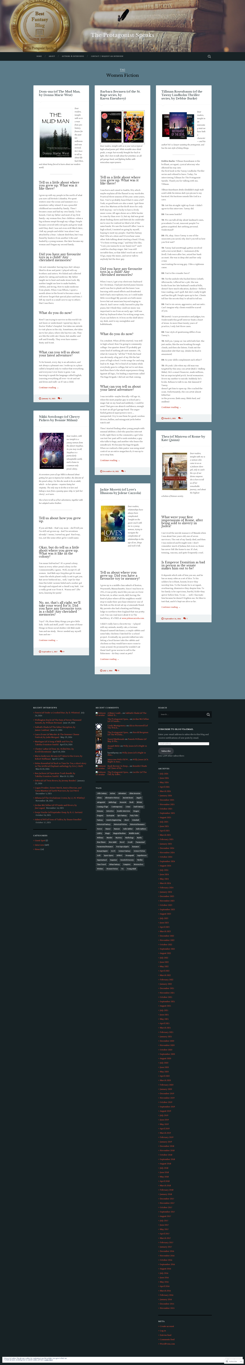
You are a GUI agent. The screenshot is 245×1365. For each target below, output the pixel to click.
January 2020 (166, 1089)
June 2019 (164, 1120)
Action (112, 793)
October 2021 (166, 997)
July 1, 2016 (107, 671)
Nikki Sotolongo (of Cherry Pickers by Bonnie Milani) (59, 418)
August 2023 (165, 914)
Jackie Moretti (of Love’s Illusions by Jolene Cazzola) (120, 491)
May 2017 (164, 1229)
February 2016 (166, 1295)
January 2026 (166, 795)
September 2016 (167, 1264)
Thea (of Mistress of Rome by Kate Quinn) (183, 438)
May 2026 (164, 782)
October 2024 (166, 857)
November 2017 (167, 1203)
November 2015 (167, 1308)
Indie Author (128, 829)
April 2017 (164, 1233)
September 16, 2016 (172, 619)
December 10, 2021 (111, 471)
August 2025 (165, 817)
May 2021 (164, 1019)
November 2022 (167, 940)
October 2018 (166, 1155)
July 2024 (164, 870)
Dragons (100, 816)
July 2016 (164, 1273)
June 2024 (164, 874)
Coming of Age (102, 807)
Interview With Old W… (118, 759)
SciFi (99, 856)
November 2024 (167, 852)
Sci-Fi (113, 851)
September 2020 (167, 1054)
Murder (109, 838)
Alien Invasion (135, 793)
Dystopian (110, 816)
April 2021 (164, 1023)
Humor (108, 829)
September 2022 (167, 949)
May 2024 (164, 879)
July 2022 (164, 957)
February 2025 (166, 839)
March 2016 (165, 1290)
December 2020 (167, 1041)
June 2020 (164, 1067)
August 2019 (165, 1111)
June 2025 (164, 826)
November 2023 (167, 901)
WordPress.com (167, 1344)
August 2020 (165, 1058)
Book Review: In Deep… (118, 766)
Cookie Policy (48, 1360)
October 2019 (166, 1102)
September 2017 (167, 1212)
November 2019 (167, 1098)
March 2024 (165, 883)
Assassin (123, 802)
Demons (100, 811)
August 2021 (165, 1006)
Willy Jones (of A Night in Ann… (127, 747)
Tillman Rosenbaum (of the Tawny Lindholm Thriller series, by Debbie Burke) (181, 95)
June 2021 (164, 1014)
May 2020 (164, 1071)
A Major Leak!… (115, 713)
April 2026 (164, 787)
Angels (139, 798)
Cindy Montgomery (117, 725)
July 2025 (164, 822)
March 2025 (165, 835)
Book (131, 802)
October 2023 (166, 905)
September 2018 (167, 1159)
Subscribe (166, 751)
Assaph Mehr (114, 746)
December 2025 (167, 800)
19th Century (102, 793)
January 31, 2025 (48, 398)
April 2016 (164, 1286)
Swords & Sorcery (127, 860)
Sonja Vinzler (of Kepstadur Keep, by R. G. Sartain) (58, 812)
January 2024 (166, 892)
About (52, 56)
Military (100, 838)
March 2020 (165, 1080)
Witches (100, 869)
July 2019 (164, 1115)
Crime (128, 807)
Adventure (122, 793)
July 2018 (164, 1168)
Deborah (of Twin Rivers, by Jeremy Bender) (55, 780)
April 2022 (164, 971)
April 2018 (164, 1181)
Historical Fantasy (104, 824)
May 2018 (164, 1176)
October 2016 (166, 1260)
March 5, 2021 (170, 418)
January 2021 (166, 1036)
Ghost (126, 820)
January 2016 (166, 1299)
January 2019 (166, 1142)
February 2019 (166, 1137)
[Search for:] (185, 714)
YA (122, 869)
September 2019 (167, 1106)
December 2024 (167, 848)
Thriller (140, 860)
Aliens (99, 798)
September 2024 (167, 861)
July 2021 (164, 1010)
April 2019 (164, 1128)
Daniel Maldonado (116, 739)
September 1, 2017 (49, 652)
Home (39, 56)
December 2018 (167, 1146)
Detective (110, 811)
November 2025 (167, 804)
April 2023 (164, 927)
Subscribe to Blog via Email (175, 729)
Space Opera (108, 856)
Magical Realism (119, 833)
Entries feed (165, 1335)
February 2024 (166, 887)
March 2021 (165, 1028)
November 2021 (167, 993)
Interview (39, 845)
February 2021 (166, 1032)
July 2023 (164, 918)
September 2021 (167, 1001)
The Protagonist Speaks (122, 35)
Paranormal (140, 842)
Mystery (119, 838)
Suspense (113, 860)
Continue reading (49, 387)
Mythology (129, 838)
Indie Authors (141, 829)
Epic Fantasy (122, 816)
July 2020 (164, 1063)
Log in (163, 1330)
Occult (130, 842)
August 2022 (165, 953)
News (37, 849)
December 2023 (167, 896)
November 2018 (167, 1150)
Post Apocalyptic (122, 847)
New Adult (113, 842)
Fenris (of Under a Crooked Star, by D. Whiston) (57, 712)
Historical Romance (137, 824)
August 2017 (165, 1216)
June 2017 (164, 1225)
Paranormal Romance (105, 847)
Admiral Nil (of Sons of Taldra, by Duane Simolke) (58, 819)
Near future (101, 842)
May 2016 (164, 1282)
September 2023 (167, 909)
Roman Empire (102, 851)
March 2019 (165, 1133)
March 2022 (165, 975)
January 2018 (166, 1194)
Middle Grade (134, 833)
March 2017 (165, 1238)
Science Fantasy (124, 851)
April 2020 (164, 1076)
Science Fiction (139, 851)
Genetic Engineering (113, 820)
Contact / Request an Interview (107, 56)
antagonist (101, 802)
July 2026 (164, 773)
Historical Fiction (120, 824)
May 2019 (164, 1124)
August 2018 (165, 1163)
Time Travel (101, 864)
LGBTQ (99, 833)
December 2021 (167, 988)
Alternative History (112, 798)
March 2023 (165, 931)
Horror (99, 829)
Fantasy (100, 820)
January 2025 (166, 844)
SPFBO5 (119, 856)
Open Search (209, 56)
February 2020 (166, 1085)
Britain (139, 802)
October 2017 (166, 1207)
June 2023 (164, 922)
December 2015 (167, 1304)
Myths (139, 838)
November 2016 (167, 1255)
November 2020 (167, 1045)
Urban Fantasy (114, 864)
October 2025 (166, 809)
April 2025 (164, 830)
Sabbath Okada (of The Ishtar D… (127, 714)
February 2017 (166, 1242)
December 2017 (167, 1198)
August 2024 (165, 865)
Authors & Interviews (73, 56)
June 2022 (164, 962)
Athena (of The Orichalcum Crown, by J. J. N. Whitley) (60, 798)
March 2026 (165, 791)
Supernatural (102, 860)
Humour (117, 829)
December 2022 (167, 936)
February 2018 (166, 1190)
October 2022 (166, 944)
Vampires (126, 864)
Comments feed (167, 1339)
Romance (135, 847)
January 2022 (166, 984)
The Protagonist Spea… (118, 719)
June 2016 (164, 1277)
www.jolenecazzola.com (133, 618)
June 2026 (164, 778)
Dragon (136, 811)
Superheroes (142, 856)
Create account (167, 1326)
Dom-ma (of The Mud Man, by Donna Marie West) (59, 93)
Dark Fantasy (138, 807)
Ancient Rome (128, 798)
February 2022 (166, 979)
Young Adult (131, 869)
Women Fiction (112, 869)
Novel (122, 842)
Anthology (112, 802)
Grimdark (135, 820)
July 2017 (164, 1220)
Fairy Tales (134, 816)
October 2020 (166, 1050)
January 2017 (166, 1247)
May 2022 (164, 966)
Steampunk (130, 856)
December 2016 (167, 1251)
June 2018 (164, 1172)
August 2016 (165, 1268)
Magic (107, 833)
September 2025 (167, 813)
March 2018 (165, 1185)
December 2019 (167, 1093)
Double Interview (123, 811)
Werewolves (138, 864)
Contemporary (117, 807)
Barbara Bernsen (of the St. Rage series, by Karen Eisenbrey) (120, 95)
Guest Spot (40, 840)
